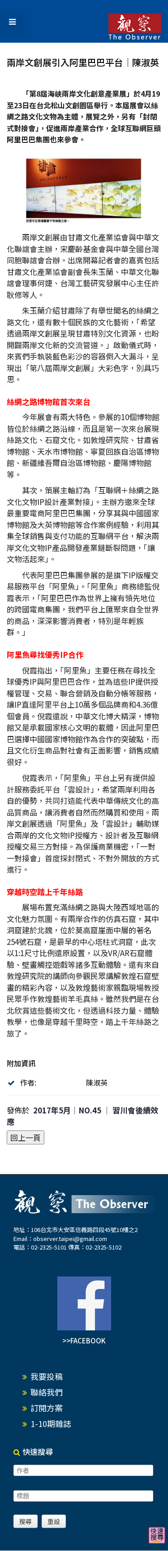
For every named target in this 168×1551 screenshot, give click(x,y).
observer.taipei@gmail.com (70, 1238)
